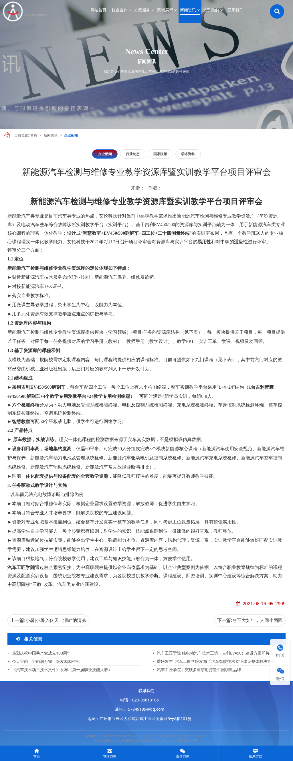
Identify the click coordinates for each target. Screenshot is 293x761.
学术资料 (188, 153)
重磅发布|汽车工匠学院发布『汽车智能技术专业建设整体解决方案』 (218, 661)
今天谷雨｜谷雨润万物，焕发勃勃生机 (46, 661)
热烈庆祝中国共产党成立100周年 (41, 653)
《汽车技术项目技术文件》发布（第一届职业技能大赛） (62, 669)
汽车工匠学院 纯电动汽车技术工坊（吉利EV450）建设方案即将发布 (217, 653)
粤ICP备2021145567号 (194, 736)
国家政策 (160, 153)
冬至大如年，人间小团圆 (257, 620)
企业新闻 (71, 135)
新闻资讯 (51, 135)
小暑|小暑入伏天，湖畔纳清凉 (55, 620)
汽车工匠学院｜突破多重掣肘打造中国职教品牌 (199, 669)
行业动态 (133, 153)
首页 (33, 135)
